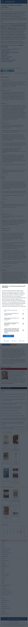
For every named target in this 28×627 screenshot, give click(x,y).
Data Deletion (6, 340)
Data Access (14, 340)
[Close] (25, 286)
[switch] (23, 313)
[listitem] (14, 311)
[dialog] (14, 313)
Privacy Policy (22, 340)
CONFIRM (8, 335)
